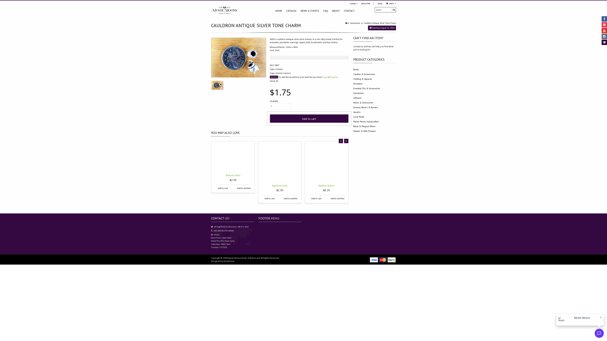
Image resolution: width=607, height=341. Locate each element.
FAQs (380, 3)
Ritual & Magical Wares (364, 126)
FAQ (325, 10)
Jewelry (357, 112)
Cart (391, 3)
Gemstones (355, 23)
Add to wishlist (243, 188)
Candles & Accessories (364, 74)
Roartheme (229, 261)
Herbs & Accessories (363, 102)
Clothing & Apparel (362, 79)
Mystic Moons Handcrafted (365, 121)
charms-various (283, 73)
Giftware (357, 97)
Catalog (291, 10)
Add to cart (309, 119)
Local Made (358, 116)
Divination (357, 83)
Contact (349, 10)
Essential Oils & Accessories (366, 88)
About (336, 10)
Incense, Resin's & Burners (365, 107)
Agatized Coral (280, 185)
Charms (279, 69)
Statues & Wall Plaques (364, 131)
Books (356, 69)
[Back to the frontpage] (346, 23)
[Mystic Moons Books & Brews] (224, 10)
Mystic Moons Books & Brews (242, 258)
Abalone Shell (233, 175)
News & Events (309, 10)
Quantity (274, 101)
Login (353, 3)
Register (365, 3)
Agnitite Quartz (326, 185)
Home (278, 10)
